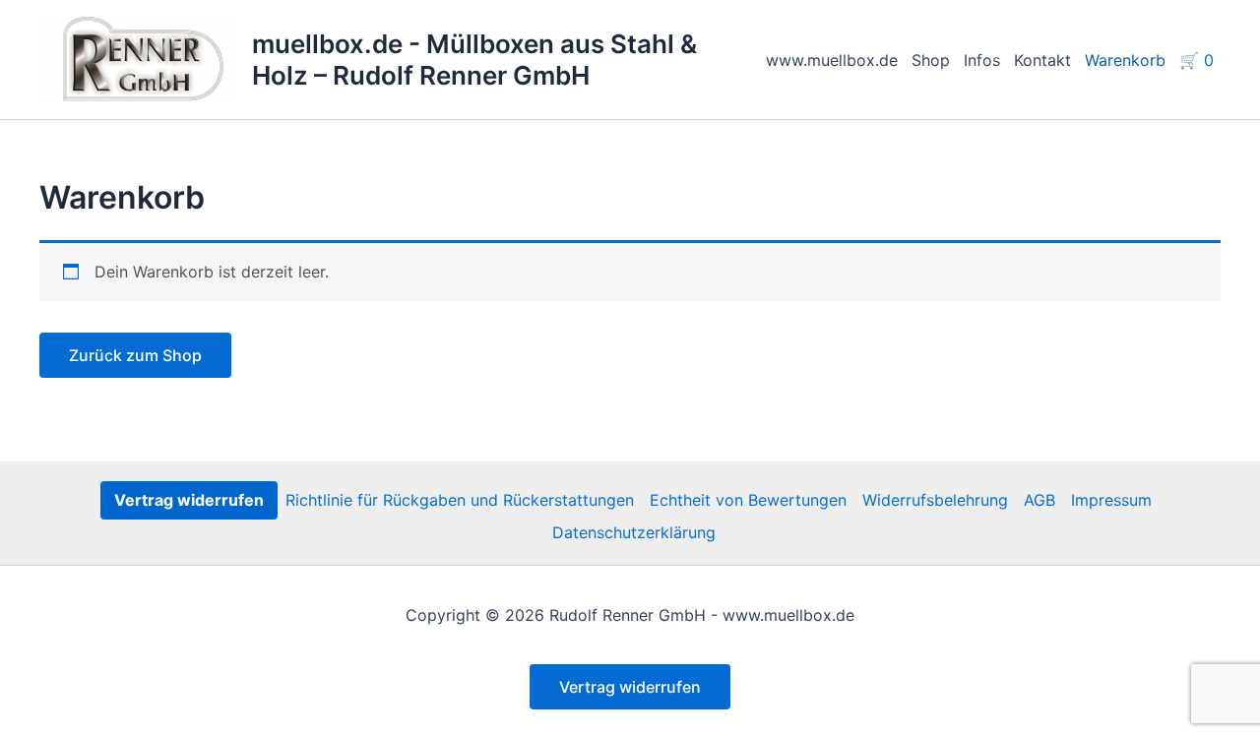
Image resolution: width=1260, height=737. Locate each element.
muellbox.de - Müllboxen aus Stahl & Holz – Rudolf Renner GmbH (474, 59)
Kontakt (1042, 60)
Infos (982, 60)
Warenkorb (1125, 60)
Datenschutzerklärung (634, 532)
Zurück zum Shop (135, 355)
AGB (1039, 500)
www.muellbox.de (832, 60)
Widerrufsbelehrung (935, 500)
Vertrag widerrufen (189, 500)
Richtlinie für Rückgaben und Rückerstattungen (459, 500)
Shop (931, 60)
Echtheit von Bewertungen (748, 500)
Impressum (1111, 500)
